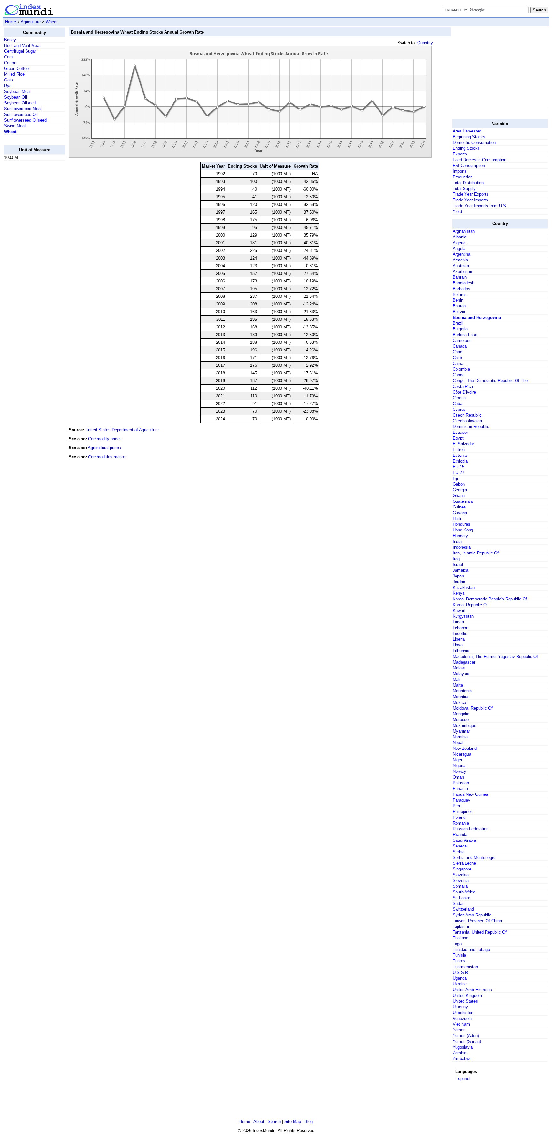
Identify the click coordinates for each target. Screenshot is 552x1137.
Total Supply (464, 188)
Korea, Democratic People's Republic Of (490, 599)
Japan (458, 576)
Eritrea (459, 449)
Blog (308, 1121)
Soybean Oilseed (20, 103)
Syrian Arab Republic (472, 915)
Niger (457, 759)
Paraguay (461, 800)
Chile (457, 357)
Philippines (463, 811)
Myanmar (461, 731)
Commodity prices (105, 438)
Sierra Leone (464, 863)
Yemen (459, 1030)
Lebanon (460, 627)
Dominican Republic (471, 426)
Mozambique (464, 725)
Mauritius (461, 696)
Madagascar (464, 662)
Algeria (459, 242)
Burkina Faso (465, 334)
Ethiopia (460, 461)
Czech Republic (467, 415)
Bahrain (460, 277)
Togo (457, 943)
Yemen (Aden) (466, 1035)
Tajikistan (461, 926)
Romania (461, 823)
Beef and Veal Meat (22, 45)
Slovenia (461, 880)
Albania (459, 237)
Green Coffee (16, 68)
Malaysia (461, 673)
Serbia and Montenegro (474, 857)
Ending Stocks (466, 148)
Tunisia (459, 955)
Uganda (460, 978)
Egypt (458, 438)
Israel (458, 564)
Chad (457, 352)
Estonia (460, 455)
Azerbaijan (462, 271)
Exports (460, 154)
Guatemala (463, 501)
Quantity (425, 43)
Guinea (459, 507)
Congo (458, 375)
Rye (8, 85)
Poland (459, 817)
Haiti (457, 518)
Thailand (460, 938)
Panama (460, 788)
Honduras (461, 524)
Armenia (460, 260)
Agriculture (31, 21)
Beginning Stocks (469, 136)
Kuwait (459, 610)
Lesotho (460, 633)
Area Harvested (467, 131)
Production (462, 177)
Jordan (459, 581)
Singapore (462, 869)
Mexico (459, 702)
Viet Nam (461, 1024)
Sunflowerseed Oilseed (25, 120)
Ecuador (460, 432)
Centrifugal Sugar (20, 51)
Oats (8, 80)
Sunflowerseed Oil (21, 114)
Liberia (459, 639)
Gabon (459, 484)
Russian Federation (470, 828)
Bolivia (459, 311)
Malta (458, 685)
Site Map (292, 1121)
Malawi (459, 668)
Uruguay (460, 1007)
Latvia (458, 622)
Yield (457, 211)
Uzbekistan (463, 1012)
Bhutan (459, 306)
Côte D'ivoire (464, 392)
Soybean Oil (15, 97)
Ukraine (460, 984)
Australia (461, 265)
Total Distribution (468, 182)
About (258, 1121)
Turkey (459, 961)
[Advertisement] (29, 261)
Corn (8, 57)
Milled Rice (14, 74)
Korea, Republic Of (470, 604)
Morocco (461, 719)
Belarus (460, 294)
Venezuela (462, 1018)
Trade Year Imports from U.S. (480, 205)
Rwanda (460, 834)
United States (465, 1001)
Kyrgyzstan (463, 616)
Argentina (461, 254)
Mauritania (462, 691)
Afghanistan (464, 231)
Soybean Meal (17, 91)
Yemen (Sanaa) (467, 1041)
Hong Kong (463, 530)
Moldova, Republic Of (473, 708)
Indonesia (462, 547)
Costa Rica (463, 386)
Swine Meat (15, 126)
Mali (456, 679)
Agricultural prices (104, 447)
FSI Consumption (469, 165)
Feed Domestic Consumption (479, 159)
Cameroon (462, 340)
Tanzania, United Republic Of (480, 932)
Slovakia (461, 874)
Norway (459, 771)
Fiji (455, 478)
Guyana (460, 512)
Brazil (458, 323)
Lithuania (461, 650)
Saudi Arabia (464, 840)
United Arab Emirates (472, 989)
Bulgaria (460, 329)
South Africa (464, 892)
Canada (460, 346)
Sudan (458, 903)
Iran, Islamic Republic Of (476, 553)
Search (274, 1121)
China (458, 363)
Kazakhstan (464, 587)
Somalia (460, 886)
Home (10, 21)
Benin (458, 300)
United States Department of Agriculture (122, 429)
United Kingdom (467, 995)
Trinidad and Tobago (471, 949)
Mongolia (461, 714)
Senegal (460, 846)
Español (462, 1078)
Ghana (459, 495)
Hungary (460, 535)
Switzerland (463, 909)
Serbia (458, 851)
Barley (10, 39)
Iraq (456, 558)
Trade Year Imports (470, 200)
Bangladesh (463, 283)
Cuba (457, 403)
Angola (459, 248)
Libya (458, 645)
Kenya (458, 593)
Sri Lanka (461, 897)
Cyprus (459, 409)
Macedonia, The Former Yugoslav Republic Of (495, 656)
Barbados (461, 288)
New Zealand (465, 748)
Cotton (10, 62)
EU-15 (458, 466)
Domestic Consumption (474, 142)
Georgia (460, 489)
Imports (460, 171)
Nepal (458, 742)
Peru (457, 805)
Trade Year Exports (470, 194)
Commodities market (107, 457)
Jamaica (460, 570)
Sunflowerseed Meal (23, 108)
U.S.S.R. (461, 972)
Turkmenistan (465, 966)
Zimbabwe (462, 1058)
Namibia (460, 736)
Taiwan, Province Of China (477, 920)
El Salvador (463, 443)
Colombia (461, 369)
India (457, 541)
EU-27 (458, 472)
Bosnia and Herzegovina (477, 317)
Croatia (459, 397)
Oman (458, 777)
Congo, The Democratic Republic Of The (490, 380)
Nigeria (459, 765)
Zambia (459, 1052)
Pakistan (461, 782)
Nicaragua (462, 754)
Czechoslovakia (467, 420)
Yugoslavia (463, 1047)
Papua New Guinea (470, 794)
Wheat (51, 21)
